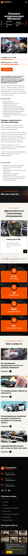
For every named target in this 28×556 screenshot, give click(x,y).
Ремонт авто (6, 511)
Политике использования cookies (14, 549)
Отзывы (5, 505)
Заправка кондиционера (18, 23)
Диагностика (6, 517)
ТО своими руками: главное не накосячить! (14, 392)
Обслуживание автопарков (10, 508)
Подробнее (5, 371)
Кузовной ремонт (8, 520)
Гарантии (5, 502)
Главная (1, 24)
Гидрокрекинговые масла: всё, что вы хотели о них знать (14, 447)
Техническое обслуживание (9, 24)
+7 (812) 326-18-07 (10, 486)
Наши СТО (3, 152)
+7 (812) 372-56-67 (10, 474)
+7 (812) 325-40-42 (10, 480)
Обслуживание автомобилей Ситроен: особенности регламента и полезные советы (13, 419)
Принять (9, 552)
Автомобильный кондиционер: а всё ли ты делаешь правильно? (12, 365)
